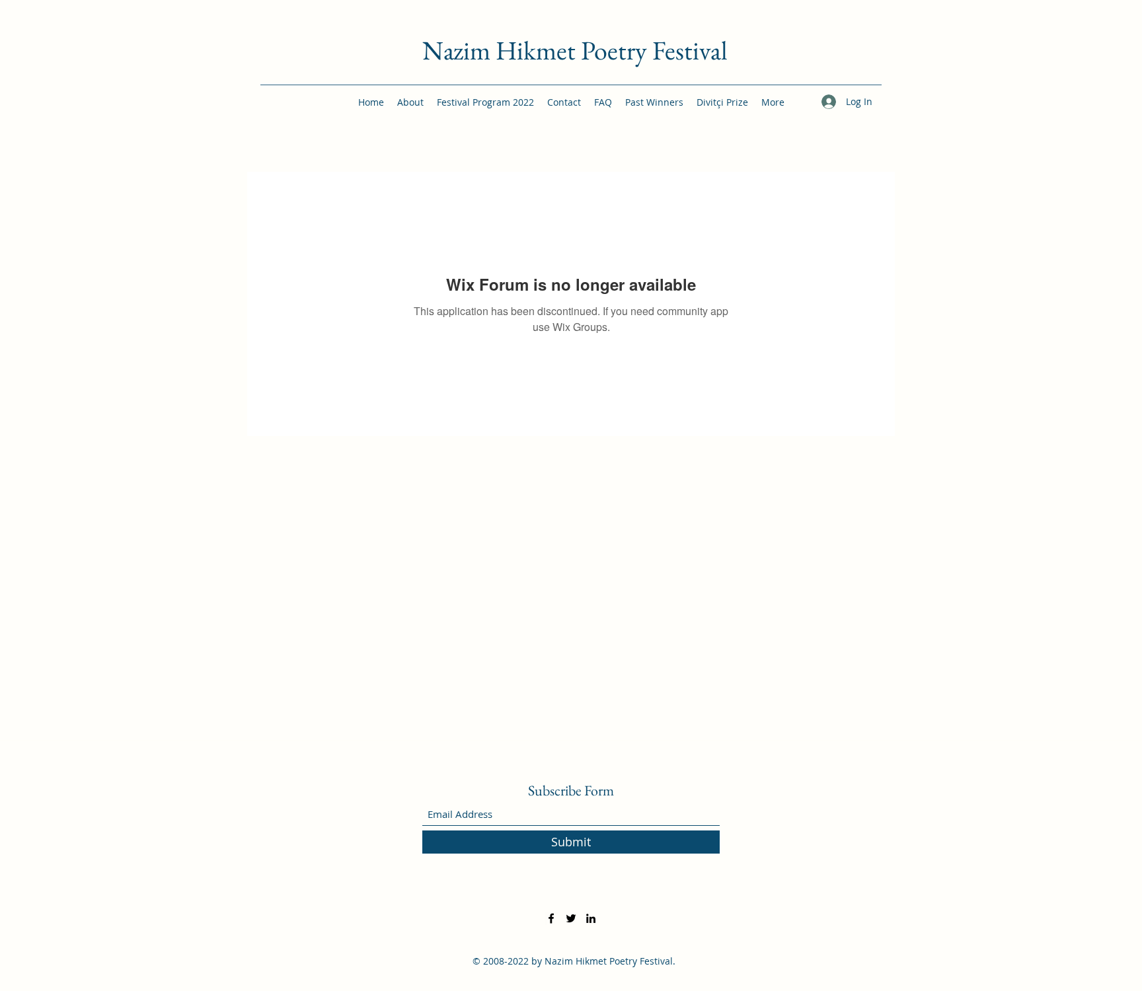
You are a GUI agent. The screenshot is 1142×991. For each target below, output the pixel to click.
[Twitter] (571, 918)
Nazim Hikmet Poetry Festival (575, 50)
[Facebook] (551, 918)
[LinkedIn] (590, 918)
